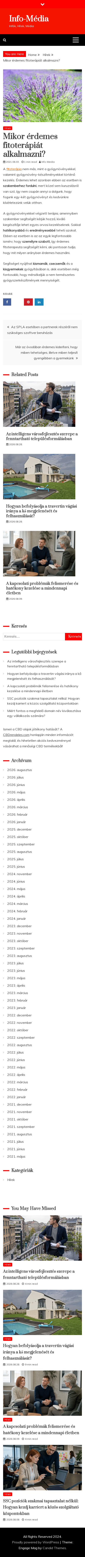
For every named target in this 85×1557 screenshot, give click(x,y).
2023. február (17, 1000)
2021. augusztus (19, 1134)
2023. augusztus (19, 956)
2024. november (19, 874)
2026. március (17, 807)
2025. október (17, 837)
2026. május (16, 792)
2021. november (19, 1112)
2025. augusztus (19, 852)
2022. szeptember (21, 1037)
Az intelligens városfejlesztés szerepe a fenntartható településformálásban (42, 436)
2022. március (17, 1082)
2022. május (16, 1067)
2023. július (15, 963)
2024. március (17, 904)
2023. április (16, 985)
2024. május (16, 889)
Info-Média (29, 19)
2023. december (19, 926)
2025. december (19, 829)
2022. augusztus (19, 1045)
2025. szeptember (21, 844)
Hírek (8, 128)
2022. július (15, 1052)
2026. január (16, 822)
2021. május (16, 1156)
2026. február (17, 814)
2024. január (16, 918)
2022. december (19, 1015)
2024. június (16, 881)
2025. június (16, 866)
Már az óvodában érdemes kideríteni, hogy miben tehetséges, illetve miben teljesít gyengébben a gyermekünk (46, 352)
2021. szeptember (21, 1127)
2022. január (16, 1097)
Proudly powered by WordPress (36, 1542)
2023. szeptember (21, 948)
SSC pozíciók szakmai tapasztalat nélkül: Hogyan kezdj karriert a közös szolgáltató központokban (41, 1507)
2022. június (16, 1060)
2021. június (16, 1149)
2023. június (16, 970)
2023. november (19, 933)
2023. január (16, 1008)
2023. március (17, 993)
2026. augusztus (19, 770)
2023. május (16, 978)
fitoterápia (14, 169)
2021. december (19, 1104)
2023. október (17, 941)
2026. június (16, 785)
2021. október (17, 1119)
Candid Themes (54, 1548)
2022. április (16, 1075)
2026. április (16, 799)
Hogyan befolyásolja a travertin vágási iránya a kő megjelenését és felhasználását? (41, 511)
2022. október (17, 1030)
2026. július (15, 777)
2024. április (16, 896)
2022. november (19, 1023)
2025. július (15, 859)
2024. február (17, 911)
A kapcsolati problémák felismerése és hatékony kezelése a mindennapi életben (42, 588)
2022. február (17, 1089)
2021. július (15, 1141)
